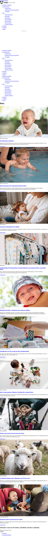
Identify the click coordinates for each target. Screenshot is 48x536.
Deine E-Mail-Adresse (4, 530)
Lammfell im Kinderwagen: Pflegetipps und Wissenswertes (15, 478)
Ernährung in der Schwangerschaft (12, 9)
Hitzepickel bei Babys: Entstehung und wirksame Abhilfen (15, 310)
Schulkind (4, 27)
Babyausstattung (8, 19)
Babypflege (7, 16)
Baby (3, 13)
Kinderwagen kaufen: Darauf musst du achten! (12, 433)
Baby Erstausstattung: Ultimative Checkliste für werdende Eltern (16, 392)
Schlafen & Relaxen (9, 24)
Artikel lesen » (3, 146)
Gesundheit (7, 11)
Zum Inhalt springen (4, 0)
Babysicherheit (8, 21)
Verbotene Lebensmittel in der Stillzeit (9, 226)
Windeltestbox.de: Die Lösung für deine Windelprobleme (14, 351)
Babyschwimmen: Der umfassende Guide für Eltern (13, 185)
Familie (3, 29)
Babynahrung (7, 17)
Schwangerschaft (5, 6)
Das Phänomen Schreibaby (7, 140)
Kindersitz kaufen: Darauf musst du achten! (11, 519)
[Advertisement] (24, 40)
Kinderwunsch (8, 8)
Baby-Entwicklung (8, 14)
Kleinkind (4, 26)
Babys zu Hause (8, 22)
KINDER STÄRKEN (6, 5)
